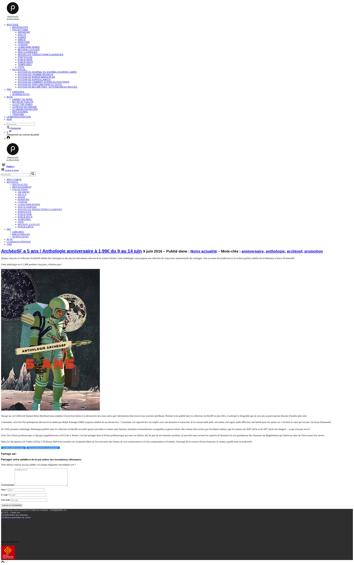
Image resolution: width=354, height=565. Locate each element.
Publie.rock (25, 62)
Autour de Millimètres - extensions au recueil (48, 87)
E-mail (5, 495)
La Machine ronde (29, 47)
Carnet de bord (22, 99)
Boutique (13, 25)
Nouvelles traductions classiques (40, 54)
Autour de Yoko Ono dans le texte (40, 84)
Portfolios (25, 57)
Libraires (18, 92)
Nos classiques (27, 52)
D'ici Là (22, 35)
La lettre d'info (22, 104)
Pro (9, 89)
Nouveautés (20, 27)
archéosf (294, 251)
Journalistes (20, 94)
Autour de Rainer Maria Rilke (36, 77)
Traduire (18, 114)
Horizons (24, 42)
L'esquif (23, 45)
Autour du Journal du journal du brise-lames (47, 72)
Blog (10, 97)
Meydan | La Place (29, 50)
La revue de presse (24, 107)
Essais (22, 37)
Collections (20, 30)
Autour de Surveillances (34, 79)
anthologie (275, 251)
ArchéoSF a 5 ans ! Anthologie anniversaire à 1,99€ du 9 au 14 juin (71, 251)
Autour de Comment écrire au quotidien (43, 82)
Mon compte (14, 179)
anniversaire (253, 251)
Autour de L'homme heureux (35, 74)
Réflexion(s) (20, 112)
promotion (313, 251)
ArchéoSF (24, 32)
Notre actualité (22, 102)
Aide (9, 119)
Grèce (22, 40)
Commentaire (7, 485)
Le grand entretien (24, 109)
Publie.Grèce (26, 227)
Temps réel (25, 64)
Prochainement (22, 187)
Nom (4, 490)
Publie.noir (25, 59)
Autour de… (20, 69)
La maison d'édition (19, 117)
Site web (5, 500)
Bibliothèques (21, 234)
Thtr (21, 67)
